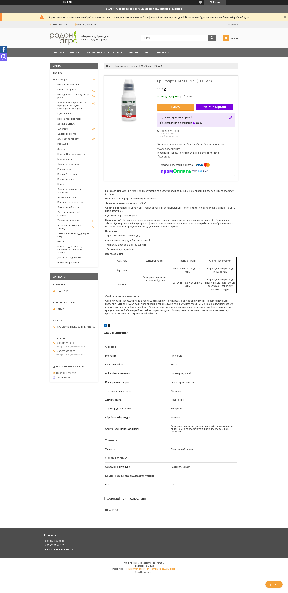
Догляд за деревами (68, 164)
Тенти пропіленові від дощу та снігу (73, 235)
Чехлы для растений (68, 262)
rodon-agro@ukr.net (66, 372)
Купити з (208, 107)
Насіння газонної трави (70, 119)
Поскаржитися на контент (137, 569)
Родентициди (64, 169)
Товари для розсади (68, 220)
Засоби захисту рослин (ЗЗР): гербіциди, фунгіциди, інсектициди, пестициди (73, 105)
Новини (133, 52)
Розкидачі (63, 144)
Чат (276, 584)
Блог (147, 52)
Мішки (61, 241)
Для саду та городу (68, 139)
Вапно (61, 184)
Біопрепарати (65, 159)
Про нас (75, 52)
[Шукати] (212, 38)
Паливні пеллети (66, 179)
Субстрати (63, 129)
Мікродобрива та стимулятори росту (74, 96)
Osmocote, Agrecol (67, 89)
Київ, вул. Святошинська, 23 (58, 549)
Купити (175, 107)
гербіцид (137, 191)
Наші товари (60, 79)
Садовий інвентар (67, 134)
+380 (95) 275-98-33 (54, 541)
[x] (109, 326)
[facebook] (105, 326)
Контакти (163, 52)
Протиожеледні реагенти (70, 202)
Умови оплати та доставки (104, 52)
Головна (58, 52)
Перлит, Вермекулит (68, 174)
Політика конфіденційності (163, 569)
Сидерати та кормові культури (69, 213)
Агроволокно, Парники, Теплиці (70, 227)
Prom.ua (160, 563)
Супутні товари (65, 113)
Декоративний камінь (69, 207)
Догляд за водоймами (69, 257)
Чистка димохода (67, 197)
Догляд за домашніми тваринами (69, 190)
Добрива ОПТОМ (67, 124)
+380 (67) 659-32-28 (54, 545)
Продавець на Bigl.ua (144, 566)
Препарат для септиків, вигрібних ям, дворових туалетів (70, 249)
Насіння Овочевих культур (71, 154)
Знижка (61, 149)
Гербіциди (120, 66)
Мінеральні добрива (68, 84)
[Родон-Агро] (64, 43)
